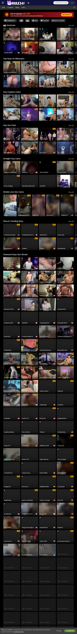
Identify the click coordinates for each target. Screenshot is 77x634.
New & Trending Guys (13, 221)
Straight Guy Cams (11, 158)
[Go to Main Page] (16, 2)
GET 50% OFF (66, 14)
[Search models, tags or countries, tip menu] (74, 7)
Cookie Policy (19, 632)
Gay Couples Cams (12, 92)
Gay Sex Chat (9, 125)
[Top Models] (28, 2)
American (11, 25)
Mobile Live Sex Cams (13, 192)
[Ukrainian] (27, 20)
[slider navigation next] (73, 41)
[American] (21, 20)
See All (71, 25)
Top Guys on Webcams (13, 58)
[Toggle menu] (3, 2)
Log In (72, 3)
